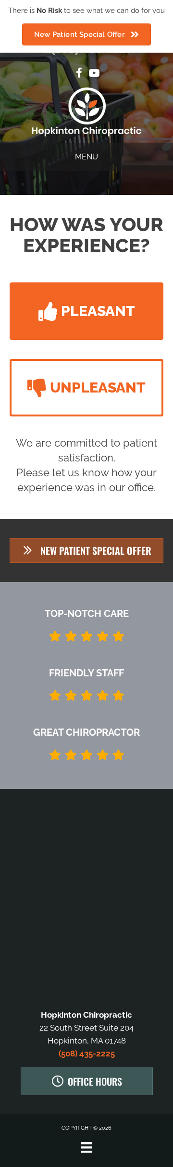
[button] (86, 311)
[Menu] (86, 1147)
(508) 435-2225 (87, 1053)
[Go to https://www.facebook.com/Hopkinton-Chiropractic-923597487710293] (79, 74)
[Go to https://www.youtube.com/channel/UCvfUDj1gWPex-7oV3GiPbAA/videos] (94, 74)
